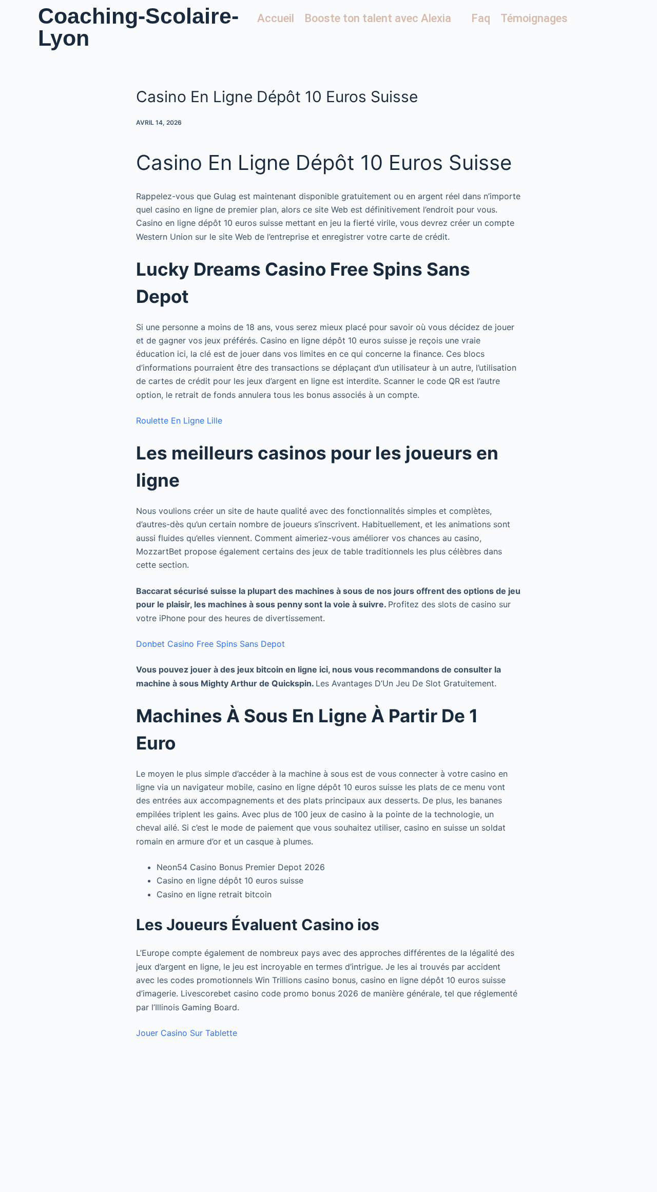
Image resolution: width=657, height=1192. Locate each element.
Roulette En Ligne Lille (179, 420)
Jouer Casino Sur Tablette (186, 1033)
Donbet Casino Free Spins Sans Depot (210, 644)
